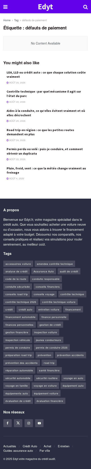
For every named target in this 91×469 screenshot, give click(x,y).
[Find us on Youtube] (39, 423)
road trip (49, 362)
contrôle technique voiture (59, 302)
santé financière (49, 370)
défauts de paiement (34, 20)
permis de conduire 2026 (52, 347)
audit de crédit (69, 271)
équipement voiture (46, 393)
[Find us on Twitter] (18, 423)
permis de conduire (18, 347)
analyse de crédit (17, 271)
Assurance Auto (44, 271)
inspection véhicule (18, 340)
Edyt (45, 7)
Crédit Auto (30, 446)
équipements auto (17, 393)
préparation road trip (19, 355)
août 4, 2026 (16, 178)
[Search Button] (85, 6)
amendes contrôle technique (55, 264)
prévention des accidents (22, 362)
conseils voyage (44, 294)
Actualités (9, 446)
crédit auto (25, 309)
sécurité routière (47, 378)
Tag (16, 20)
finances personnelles (20, 324)
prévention (44, 355)
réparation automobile (19, 370)
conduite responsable (46, 279)
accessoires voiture (18, 264)
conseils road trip (17, 294)
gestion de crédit (50, 324)
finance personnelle (54, 317)
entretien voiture (48, 309)
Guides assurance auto (18, 450)
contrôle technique (72, 294)
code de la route (16, 279)
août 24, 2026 (17, 140)
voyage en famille (17, 385)
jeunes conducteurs (48, 340)
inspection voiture (45, 332)
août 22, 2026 (17, 159)
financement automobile (21, 317)
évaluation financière (50, 401)
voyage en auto (73, 378)
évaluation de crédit (18, 401)
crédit (9, 309)
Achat (47, 446)
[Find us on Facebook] (7, 423)
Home (7, 20)
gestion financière (17, 332)
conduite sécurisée (18, 286)
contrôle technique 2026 (21, 302)
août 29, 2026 (17, 82)
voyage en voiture (45, 385)
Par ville (45, 450)
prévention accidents (70, 355)
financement (73, 309)
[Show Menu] (5, 6)
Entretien (63, 446)
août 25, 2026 (17, 120)
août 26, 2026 (17, 101)
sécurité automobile (18, 378)
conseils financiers (48, 286)
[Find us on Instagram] (29, 423)
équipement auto (73, 385)
